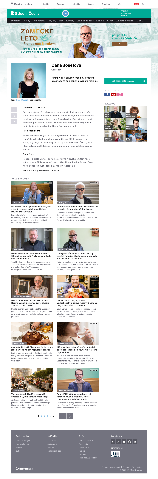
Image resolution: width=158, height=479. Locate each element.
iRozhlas (46, 4)
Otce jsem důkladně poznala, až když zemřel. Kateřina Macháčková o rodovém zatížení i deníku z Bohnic (77, 256)
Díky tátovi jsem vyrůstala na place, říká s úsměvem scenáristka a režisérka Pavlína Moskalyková (31, 209)
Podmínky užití (128, 467)
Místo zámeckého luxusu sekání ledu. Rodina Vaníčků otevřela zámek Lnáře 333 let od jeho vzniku (30, 303)
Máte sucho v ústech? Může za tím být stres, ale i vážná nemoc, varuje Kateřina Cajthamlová (77, 350)
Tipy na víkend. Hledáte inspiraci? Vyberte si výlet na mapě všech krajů (29, 395)
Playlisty (52, 20)
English (139, 467)
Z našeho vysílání (125, 20)
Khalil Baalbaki (22, 100)
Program (60, 4)
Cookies (105, 467)
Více (140, 20)
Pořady (26, 20)
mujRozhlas (76, 4)
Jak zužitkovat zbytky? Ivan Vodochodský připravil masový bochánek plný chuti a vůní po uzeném (77, 303)
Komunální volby (23, 444)
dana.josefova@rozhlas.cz (45, 170)
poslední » (70, 416)
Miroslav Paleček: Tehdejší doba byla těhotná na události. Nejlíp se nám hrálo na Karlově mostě (31, 256)
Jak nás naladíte (85, 20)
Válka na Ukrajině (23, 440)
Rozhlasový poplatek (88, 458)
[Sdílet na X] (14, 115)
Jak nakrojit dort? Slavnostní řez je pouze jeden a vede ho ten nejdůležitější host (32, 348)
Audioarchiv (126, 13)
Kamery (124, 15)
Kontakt (100, 20)
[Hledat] (143, 4)
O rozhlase (106, 4)
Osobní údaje (115, 467)
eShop (19, 451)
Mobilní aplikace (54, 451)
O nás (110, 20)
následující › (62, 416)
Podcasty (52, 447)
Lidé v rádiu (84, 447)
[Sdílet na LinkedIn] (14, 121)
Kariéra (82, 451)
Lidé (61, 20)
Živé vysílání (53, 440)
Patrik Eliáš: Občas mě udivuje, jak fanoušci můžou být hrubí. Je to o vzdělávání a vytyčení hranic (74, 396)
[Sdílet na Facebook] (14, 109)
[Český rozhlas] (21, 4)
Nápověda (83, 444)
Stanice (91, 4)
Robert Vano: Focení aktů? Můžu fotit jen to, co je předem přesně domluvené (77, 207)
